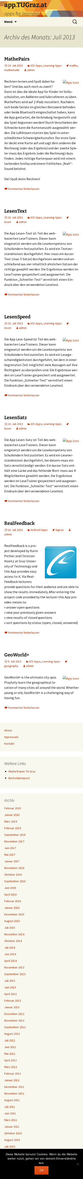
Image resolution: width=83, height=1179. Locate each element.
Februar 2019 (12, 828)
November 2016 (14, 868)
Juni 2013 (10, 987)
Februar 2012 (12, 1073)
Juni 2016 (10, 888)
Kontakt (9, 743)
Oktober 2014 (13, 941)
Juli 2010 (9, 1146)
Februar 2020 (12, 808)
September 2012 (15, 1027)
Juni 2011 (10, 1113)
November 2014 (14, 934)
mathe (73, 65)
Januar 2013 (11, 1007)
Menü (8, 21)
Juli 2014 (9, 947)
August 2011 (12, 1100)
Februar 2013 (12, 1000)
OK (41, 1170)
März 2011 (10, 1120)
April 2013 (10, 994)
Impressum (11, 737)
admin (31, 70)
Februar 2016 (12, 901)
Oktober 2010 (13, 1133)
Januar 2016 (11, 908)
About (8, 730)
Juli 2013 (9, 981)
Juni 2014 (10, 954)
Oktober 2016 (13, 874)
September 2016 (15, 881)
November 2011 (14, 1093)
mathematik (11, 70)
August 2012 (12, 1034)
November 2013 (14, 967)
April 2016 (10, 894)
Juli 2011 (9, 1107)
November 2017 (14, 841)
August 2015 (12, 921)
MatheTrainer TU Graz (22, 771)
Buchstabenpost (19, 778)
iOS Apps (36, 65)
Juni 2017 (10, 848)
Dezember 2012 (14, 1014)
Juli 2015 (9, 928)
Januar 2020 (11, 815)
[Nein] (78, 1164)
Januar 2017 (11, 861)
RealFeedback (19, 523)
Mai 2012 (9, 1054)
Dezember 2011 (14, 1087)
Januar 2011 (11, 1127)
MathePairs (17, 59)
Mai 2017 (9, 855)
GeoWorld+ (16, 655)
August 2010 (12, 1140)
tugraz (59, 530)
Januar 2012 (11, 1080)
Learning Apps (53, 65)
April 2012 (10, 1060)
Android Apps (39, 530)
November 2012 (14, 1020)
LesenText (15, 211)
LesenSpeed (17, 317)
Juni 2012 (10, 1047)
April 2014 (10, 961)
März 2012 (10, 1067)
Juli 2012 (9, 1040)
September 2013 (15, 974)
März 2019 (10, 821)
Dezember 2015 (14, 914)
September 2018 (15, 835)
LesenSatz (15, 417)
